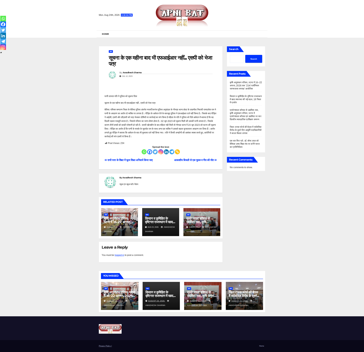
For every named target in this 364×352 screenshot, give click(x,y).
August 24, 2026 (115, 301)
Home (105, 34)
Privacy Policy (105, 346)
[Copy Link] (177, 151)
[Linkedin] (166, 151)
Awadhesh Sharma (132, 72)
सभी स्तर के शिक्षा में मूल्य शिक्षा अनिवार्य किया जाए (130, 160)
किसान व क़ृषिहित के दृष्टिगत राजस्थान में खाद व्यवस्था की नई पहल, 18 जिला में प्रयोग (246, 99)
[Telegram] (171, 151)
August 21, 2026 (239, 301)
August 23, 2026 (156, 301)
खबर (111, 51)
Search (233, 49)
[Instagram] (160, 151)
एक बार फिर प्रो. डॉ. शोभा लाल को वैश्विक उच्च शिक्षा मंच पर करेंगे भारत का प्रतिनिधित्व (245, 144)
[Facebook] (149, 151)
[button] (264, 34)
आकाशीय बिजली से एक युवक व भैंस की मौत (194, 160)
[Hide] (1, 52)
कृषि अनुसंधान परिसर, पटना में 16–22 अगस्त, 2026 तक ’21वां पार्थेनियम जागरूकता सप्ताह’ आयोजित (246, 85)
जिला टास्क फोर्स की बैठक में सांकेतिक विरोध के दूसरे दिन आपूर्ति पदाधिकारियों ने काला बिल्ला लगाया (246, 130)
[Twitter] (155, 151)
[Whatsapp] (144, 151)
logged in (119, 255)
